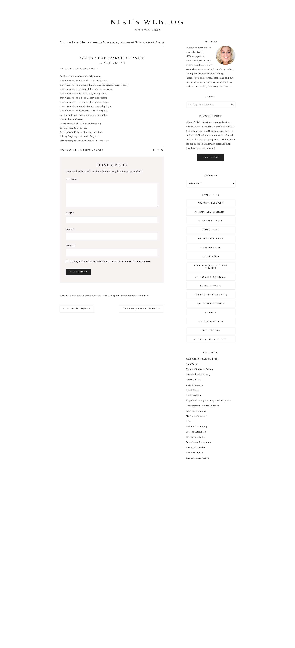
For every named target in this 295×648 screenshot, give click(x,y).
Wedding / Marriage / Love (210, 339)
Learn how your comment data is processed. (126, 295)
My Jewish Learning (196, 416)
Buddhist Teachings (210, 238)
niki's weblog (147, 22)
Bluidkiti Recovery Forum (199, 369)
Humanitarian (210, 256)
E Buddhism (192, 390)
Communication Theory (198, 374)
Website (71, 245)
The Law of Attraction (197, 458)
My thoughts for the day (210, 277)
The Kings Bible (194, 452)
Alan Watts (191, 364)
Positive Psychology (196, 426)
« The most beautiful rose (77, 308)
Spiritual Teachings (210, 321)
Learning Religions (196, 411)
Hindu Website (194, 395)
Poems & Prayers (93, 150)
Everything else (210, 247)
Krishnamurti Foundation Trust (202, 405)
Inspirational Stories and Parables (210, 266)
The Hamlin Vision (195, 447)
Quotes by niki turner (210, 303)
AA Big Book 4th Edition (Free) (202, 359)
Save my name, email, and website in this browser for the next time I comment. (110, 261)
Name (70, 213)
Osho (188, 421)
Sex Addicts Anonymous (198, 442)
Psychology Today (195, 437)
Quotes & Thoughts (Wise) (210, 294)
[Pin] (161, 149)
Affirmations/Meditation (210, 212)
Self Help (210, 312)
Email (70, 229)
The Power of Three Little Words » (141, 308)
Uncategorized (210, 330)
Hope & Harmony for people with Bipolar (208, 400)
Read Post (210, 157)
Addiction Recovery (210, 203)
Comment (71, 179)
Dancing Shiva (193, 379)
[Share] (152, 149)
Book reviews (210, 229)
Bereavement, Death (210, 220)
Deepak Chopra (194, 385)
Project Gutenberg (196, 432)
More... (228, 86)
